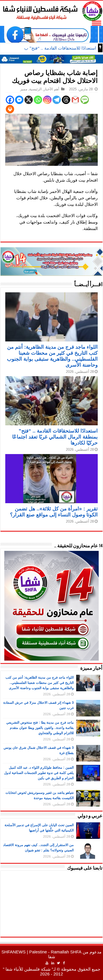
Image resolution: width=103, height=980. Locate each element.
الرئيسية (35, 89)
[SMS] (84, 100)
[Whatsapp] (38, 100)
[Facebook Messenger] (19, 100)
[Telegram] (56, 100)
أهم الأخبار (51, 89)
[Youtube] (47, 963)
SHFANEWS (13, 952)
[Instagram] (47, 100)
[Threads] (66, 100)
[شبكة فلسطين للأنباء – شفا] (51, 10)
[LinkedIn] (53, 963)
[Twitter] (59, 963)
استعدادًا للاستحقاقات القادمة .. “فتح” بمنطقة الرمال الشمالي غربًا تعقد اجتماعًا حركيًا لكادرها (55, 436)
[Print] (10, 109)
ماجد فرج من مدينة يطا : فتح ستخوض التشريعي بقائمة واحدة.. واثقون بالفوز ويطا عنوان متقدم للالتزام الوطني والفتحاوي (40, 728)
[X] (28, 100)
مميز (23, 89)
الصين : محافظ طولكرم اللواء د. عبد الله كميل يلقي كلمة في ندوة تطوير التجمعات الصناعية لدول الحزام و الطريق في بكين (39, 773)
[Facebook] (10, 100)
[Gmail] (75, 100)
